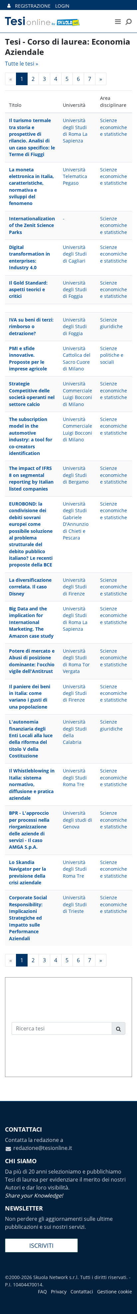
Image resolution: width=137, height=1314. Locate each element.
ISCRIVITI (41, 1245)
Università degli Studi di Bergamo (75, 475)
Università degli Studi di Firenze (75, 587)
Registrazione (33, 6)
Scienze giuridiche (111, 323)
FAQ (42, 1291)
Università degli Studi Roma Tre (75, 777)
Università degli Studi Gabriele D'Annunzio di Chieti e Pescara (75, 521)
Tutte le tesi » (21, 63)
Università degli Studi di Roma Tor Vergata (76, 661)
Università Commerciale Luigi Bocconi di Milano (77, 393)
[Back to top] (125, 1302)
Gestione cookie (114, 1291)
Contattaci (81, 1291)
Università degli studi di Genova (77, 820)
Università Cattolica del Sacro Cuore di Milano (76, 358)
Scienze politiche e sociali (111, 355)
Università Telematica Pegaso (75, 176)
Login (62, 6)
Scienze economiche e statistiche (113, 127)
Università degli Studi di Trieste (75, 904)
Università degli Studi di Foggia (75, 290)
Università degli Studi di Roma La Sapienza (75, 130)
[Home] (52, 21)
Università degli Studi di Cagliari (75, 254)
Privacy (59, 1291)
